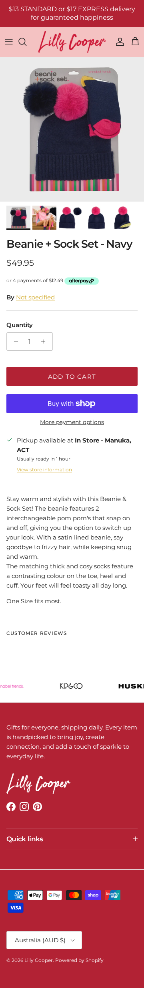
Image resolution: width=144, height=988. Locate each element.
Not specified (35, 297)
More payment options (72, 422)
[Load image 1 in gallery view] (72, 129)
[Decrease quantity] (14, 341)
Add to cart (72, 376)
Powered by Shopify (79, 960)
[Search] (26, 42)
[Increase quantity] (45, 341)
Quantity (19, 325)
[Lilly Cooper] (72, 42)
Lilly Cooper (38, 960)
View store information (44, 470)
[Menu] (9, 42)
